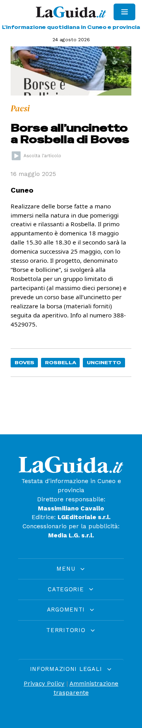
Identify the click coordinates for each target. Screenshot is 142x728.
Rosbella (60, 362)
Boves (24, 362)
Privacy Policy (44, 683)
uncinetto (104, 362)
